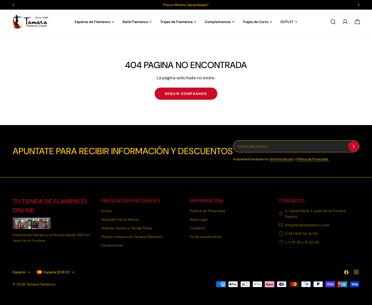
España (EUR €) (57, 272)
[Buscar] (333, 22)
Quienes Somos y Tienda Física (126, 228)
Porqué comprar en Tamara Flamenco (132, 236)
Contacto (197, 228)
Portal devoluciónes (206, 236)
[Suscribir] (353, 146)
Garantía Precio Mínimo (120, 219)
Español (19, 272)
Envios (106, 211)
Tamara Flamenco (40, 284)
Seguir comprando (186, 93)
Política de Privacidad (207, 211)
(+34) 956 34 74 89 (301, 233)
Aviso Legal (199, 219)
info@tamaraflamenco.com (307, 225)
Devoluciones (112, 245)
